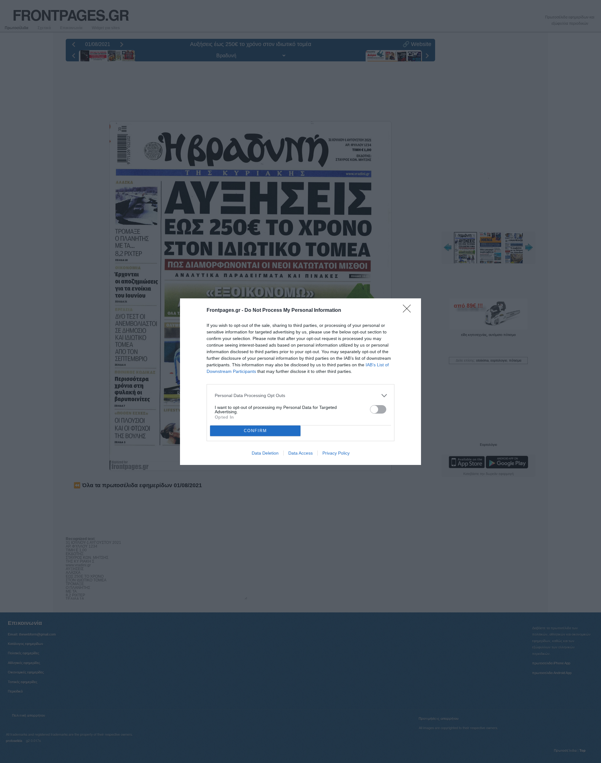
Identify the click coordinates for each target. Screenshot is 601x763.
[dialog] (300, 381)
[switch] (378, 409)
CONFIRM (255, 430)
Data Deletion (265, 453)
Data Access (300, 453)
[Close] (409, 311)
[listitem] (300, 395)
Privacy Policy (336, 453)
